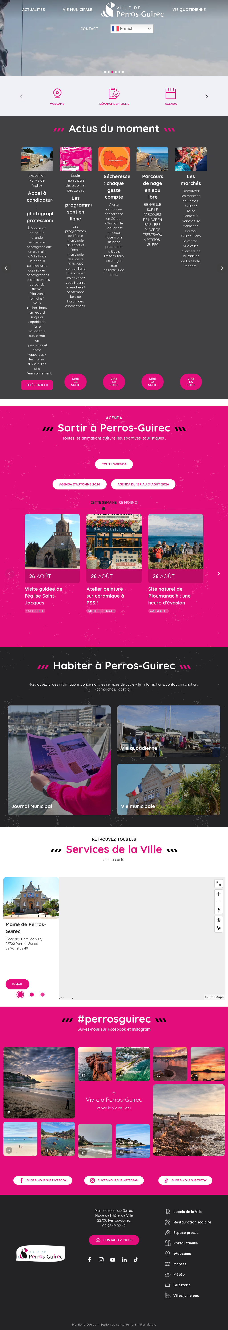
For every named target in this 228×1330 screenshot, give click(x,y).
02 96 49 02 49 (114, 1225)
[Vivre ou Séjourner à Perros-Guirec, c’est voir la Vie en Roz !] (132, 9)
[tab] (103, 502)
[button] (22, 96)
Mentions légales (84, 1324)
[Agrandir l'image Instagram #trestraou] (39, 1082)
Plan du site (148, 1324)
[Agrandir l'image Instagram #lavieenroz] (58, 1139)
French (126, 28)
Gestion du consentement (118, 1324)
